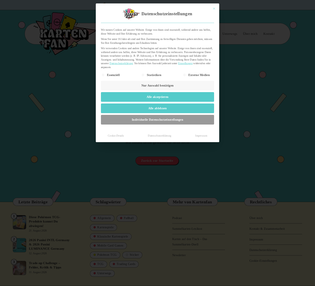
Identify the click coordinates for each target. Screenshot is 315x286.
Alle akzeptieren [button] (158, 97)
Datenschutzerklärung (121, 63)
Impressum (201, 135)
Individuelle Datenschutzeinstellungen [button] (157, 119)
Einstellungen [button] (185, 63)
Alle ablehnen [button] (157, 108)
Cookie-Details (116, 135)
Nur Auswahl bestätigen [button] (157, 85)
